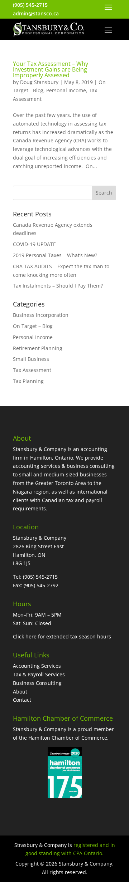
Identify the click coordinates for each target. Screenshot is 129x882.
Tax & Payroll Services (39, 674)
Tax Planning (28, 381)
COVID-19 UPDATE (34, 244)
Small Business (31, 359)
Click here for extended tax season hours (62, 636)
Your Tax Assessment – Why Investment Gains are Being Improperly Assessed (50, 69)
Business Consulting (37, 683)
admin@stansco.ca (36, 13)
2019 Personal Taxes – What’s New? (55, 255)
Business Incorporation (40, 315)
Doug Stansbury (39, 82)
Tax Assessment (32, 370)
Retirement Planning (37, 348)
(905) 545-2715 (30, 4)
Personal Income (66, 90)
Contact (22, 699)
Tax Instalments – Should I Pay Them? (58, 285)
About (20, 691)
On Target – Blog (33, 326)
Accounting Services (37, 665)
